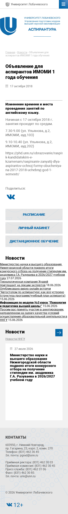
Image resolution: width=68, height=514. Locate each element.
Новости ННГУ (15, 339)
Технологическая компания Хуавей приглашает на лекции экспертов (24, 283)
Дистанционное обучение (34, 241)
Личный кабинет (34, 228)
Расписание (34, 214)
